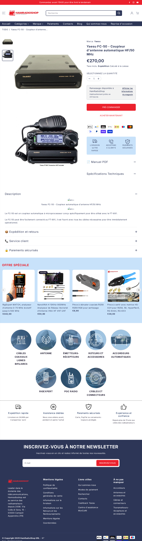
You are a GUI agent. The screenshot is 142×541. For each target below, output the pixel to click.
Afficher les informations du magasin (127, 91)
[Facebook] (129, 2)
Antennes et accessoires (119, 494)
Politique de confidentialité (50, 486)
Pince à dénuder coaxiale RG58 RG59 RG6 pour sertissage (88, 306)
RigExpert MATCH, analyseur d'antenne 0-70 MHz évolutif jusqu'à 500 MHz (16, 307)
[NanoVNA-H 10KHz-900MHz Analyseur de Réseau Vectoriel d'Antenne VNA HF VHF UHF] (53, 286)
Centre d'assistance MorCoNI (88, 509)
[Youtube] (137, 2)
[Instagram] (133, 2)
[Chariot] (137, 13)
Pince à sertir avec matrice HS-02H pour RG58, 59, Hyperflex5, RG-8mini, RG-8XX (123, 307)
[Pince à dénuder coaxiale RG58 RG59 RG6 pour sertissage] (88, 286)
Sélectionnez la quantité (102, 73)
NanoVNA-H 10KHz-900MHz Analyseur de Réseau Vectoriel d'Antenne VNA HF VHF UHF (52, 307)
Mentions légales (51, 518)
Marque (37, 23)
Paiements (53, 23)
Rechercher (84, 494)
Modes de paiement (88, 489)
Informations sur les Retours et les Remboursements (53, 511)
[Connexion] (131, 13)
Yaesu (97, 41)
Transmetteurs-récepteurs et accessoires (121, 510)
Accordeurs (119, 488)
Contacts (68, 23)
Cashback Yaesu (86, 503)
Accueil (6, 23)
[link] (18, 481)
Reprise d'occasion (121, 23)
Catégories (21, 23)
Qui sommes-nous (96, 23)
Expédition (103, 66)
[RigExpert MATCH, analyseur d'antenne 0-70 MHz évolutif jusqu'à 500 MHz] (18, 286)
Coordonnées (49, 523)
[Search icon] (119, 13)
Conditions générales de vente (52, 494)
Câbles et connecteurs (119, 501)
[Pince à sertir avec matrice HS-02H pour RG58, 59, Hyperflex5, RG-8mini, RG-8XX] (123, 286)
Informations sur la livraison (52, 501)
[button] (3, 13)
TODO (5, 29)
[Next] (138, 290)
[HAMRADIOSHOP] (23, 13)
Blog (79, 23)
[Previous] (3, 290)
